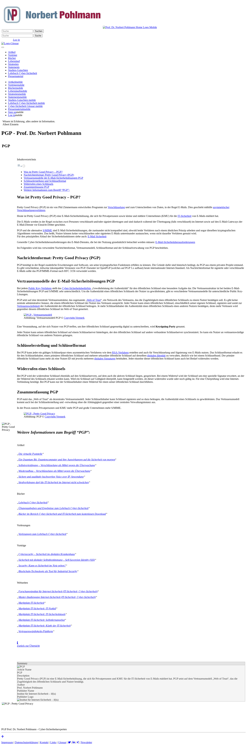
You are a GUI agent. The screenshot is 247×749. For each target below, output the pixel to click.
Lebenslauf (14, 61)
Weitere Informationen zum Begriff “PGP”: (47, 190)
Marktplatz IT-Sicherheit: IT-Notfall (37, 608)
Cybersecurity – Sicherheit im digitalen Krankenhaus (46, 554)
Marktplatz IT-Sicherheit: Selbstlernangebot (41, 619)
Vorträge (12, 55)
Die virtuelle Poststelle (30, 453)
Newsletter (86, 742)
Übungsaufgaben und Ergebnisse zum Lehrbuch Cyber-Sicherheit (53, 508)
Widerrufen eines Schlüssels (38, 184)
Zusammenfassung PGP (36, 187)
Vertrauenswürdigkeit (28, 306)
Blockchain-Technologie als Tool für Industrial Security (47, 571)
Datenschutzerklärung (26, 742)
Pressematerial (15, 76)
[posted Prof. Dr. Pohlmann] (51, 27)
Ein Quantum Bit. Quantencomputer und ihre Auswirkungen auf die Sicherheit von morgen (66, 459)
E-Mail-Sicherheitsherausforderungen (175, 242)
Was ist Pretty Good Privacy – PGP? (43, 171)
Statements (13, 67)
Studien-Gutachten (18, 70)
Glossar (62, 742)
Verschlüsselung (116, 207)
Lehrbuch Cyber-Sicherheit (22, 73)
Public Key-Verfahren (40, 288)
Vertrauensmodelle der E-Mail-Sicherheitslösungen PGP (53, 177)
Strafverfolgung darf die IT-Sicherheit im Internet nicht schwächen (53, 482)
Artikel (11, 52)
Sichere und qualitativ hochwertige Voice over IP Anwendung (51, 476)
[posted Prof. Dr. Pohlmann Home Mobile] (130, 27)
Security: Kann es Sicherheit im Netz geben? (42, 565)
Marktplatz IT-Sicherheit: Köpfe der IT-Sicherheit (44, 625)
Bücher (12, 58)
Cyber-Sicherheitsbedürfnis (76, 288)
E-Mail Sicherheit (97, 236)
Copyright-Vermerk (74, 317)
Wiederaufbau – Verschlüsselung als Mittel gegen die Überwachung (54, 471)
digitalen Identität (156, 355)
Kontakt (44, 742)
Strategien (13, 64)
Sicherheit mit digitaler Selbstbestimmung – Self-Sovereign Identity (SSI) (56, 559)
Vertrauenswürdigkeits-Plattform (35, 631)
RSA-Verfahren (120, 352)
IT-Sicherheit (184, 216)
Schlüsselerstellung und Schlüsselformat (45, 180)
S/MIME (47, 230)
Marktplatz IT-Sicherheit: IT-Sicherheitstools (41, 614)
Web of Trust (94, 300)
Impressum (7, 742)
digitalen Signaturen (104, 358)
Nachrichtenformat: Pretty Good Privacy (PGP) (49, 174)
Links (53, 742)
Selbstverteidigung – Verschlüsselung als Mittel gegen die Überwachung (56, 465)
